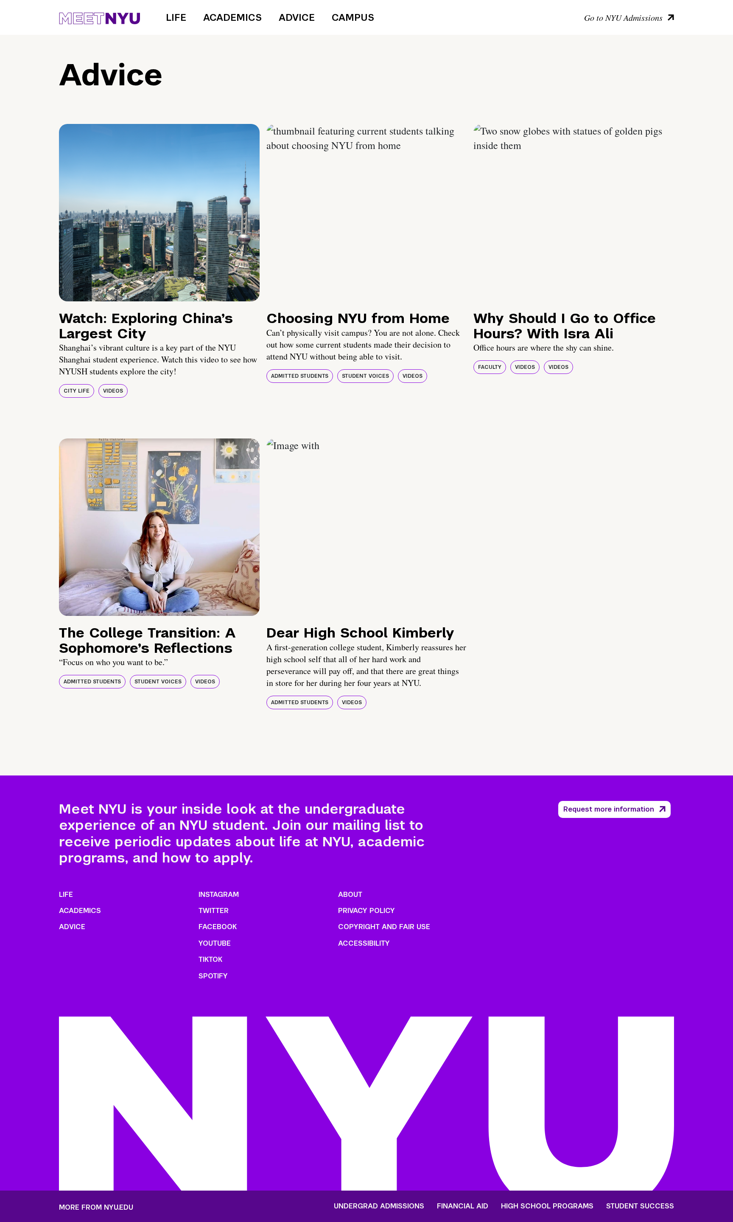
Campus (353, 17)
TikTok (210, 959)
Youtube (215, 943)
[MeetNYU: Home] (99, 17)
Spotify (213, 976)
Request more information (608, 809)
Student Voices (365, 376)
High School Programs (547, 1206)
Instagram (219, 894)
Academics (232, 17)
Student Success (640, 1206)
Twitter (214, 910)
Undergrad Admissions (379, 1206)
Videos (113, 391)
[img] (159, 212)
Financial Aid (462, 1206)
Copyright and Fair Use (384, 926)
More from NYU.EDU (96, 1207)
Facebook (218, 926)
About (350, 894)
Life (176, 17)
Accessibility (364, 943)
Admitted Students (299, 376)
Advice (297, 17)
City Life (77, 391)
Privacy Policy (366, 910)
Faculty (489, 367)
